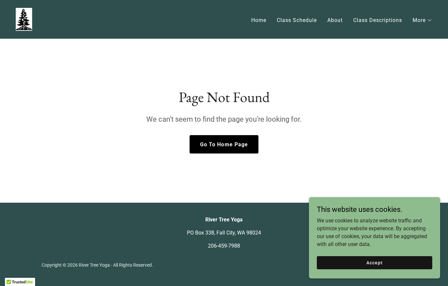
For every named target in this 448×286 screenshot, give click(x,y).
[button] (422, 20)
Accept (374, 262)
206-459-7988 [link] (224, 246)
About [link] (335, 20)
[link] (24, 19)
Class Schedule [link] (297, 20)
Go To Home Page (224, 144)
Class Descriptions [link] (377, 20)
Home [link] (258, 20)
